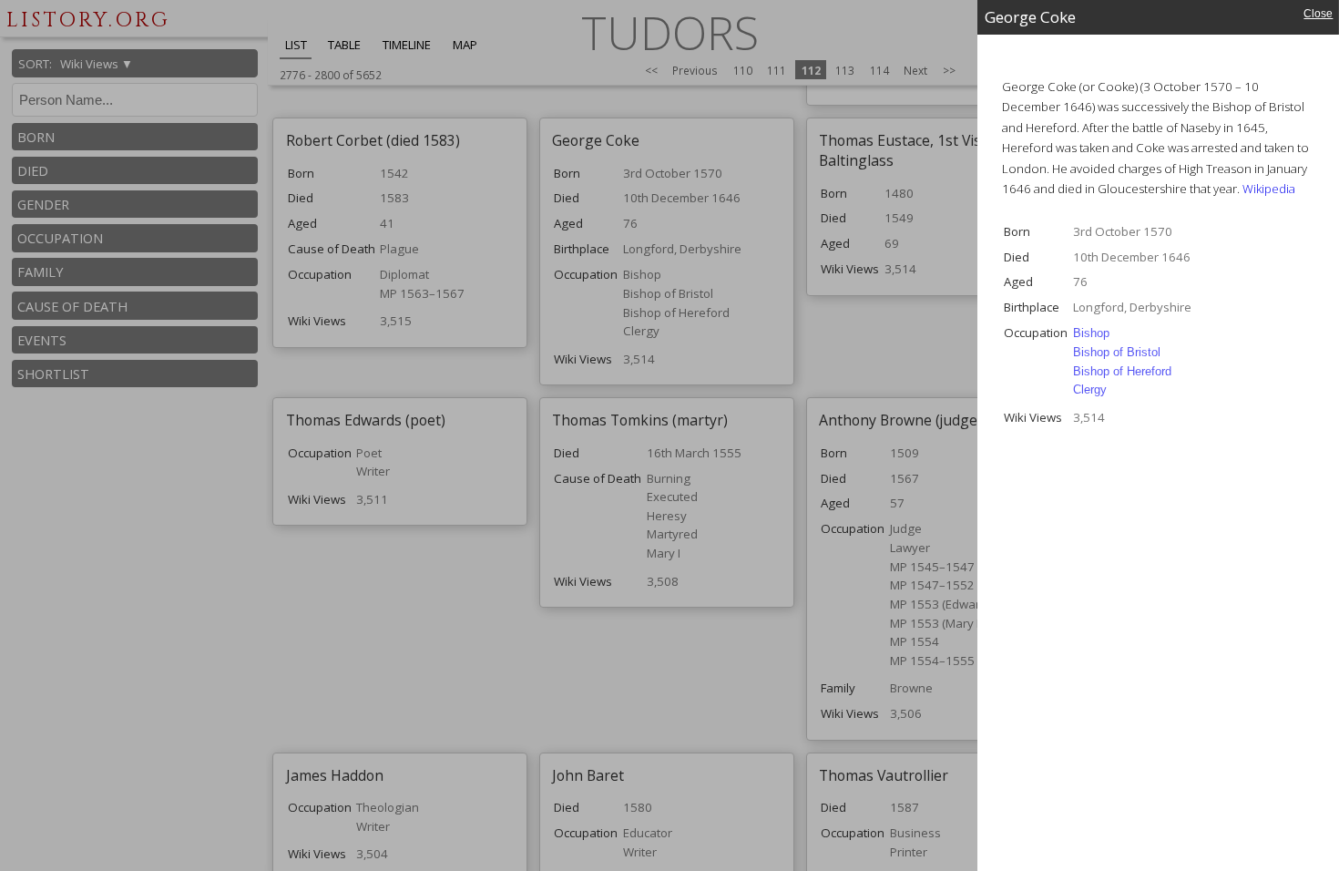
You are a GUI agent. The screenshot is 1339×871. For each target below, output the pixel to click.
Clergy (1090, 389)
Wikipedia (1268, 188)
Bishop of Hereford (1122, 371)
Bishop (1091, 333)
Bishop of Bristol (1116, 352)
